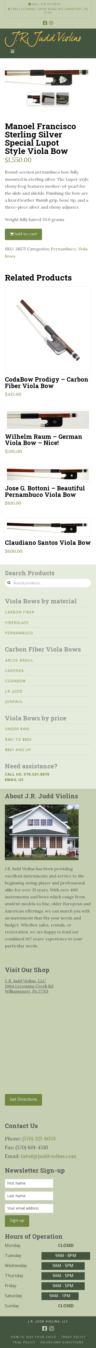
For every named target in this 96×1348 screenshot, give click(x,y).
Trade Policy (73, 1337)
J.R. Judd (14, 691)
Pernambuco (63, 248)
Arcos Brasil (19, 660)
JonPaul (14, 701)
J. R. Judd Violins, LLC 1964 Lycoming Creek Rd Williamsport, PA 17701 (29, 986)
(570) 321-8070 (39, 1138)
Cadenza (14, 670)
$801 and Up (18, 749)
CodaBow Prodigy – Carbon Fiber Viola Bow (46, 382)
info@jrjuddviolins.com (48, 1156)
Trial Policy (24, 1342)
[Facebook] (45, 23)
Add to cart (26, 233)
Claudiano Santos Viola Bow (48, 542)
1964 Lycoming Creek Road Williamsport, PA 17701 (49, 10)
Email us (14, 779)
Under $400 (17, 728)
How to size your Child (33, 1337)
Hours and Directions (61, 1342)
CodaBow (15, 680)
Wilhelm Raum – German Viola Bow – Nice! (43, 439)
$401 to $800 (18, 739)
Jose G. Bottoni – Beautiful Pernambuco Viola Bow (45, 491)
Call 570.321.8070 (46, 4)
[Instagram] (51, 23)
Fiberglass (17, 622)
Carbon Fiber (19, 612)
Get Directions (23, 1099)
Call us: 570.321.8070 (27, 774)
